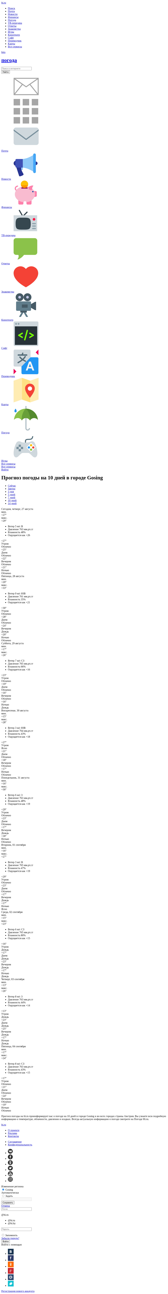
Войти (5, 469)
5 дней (11, 494)
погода (9, 60)
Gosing (9, 1189)
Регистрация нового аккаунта (17, 1291)
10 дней (12, 500)
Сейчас (12, 485)
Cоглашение (15, 1141)
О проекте (13, 1130)
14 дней (12, 503)
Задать (9, 1196)
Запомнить (11, 1235)
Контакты (13, 1136)
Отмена (5, 1205)
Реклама (12, 1133)
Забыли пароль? (10, 1238)
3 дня (11, 491)
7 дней (11, 497)
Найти (6, 72)
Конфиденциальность (20, 1144)
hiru (3, 2)
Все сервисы (8, 463)
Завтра (11, 488)
